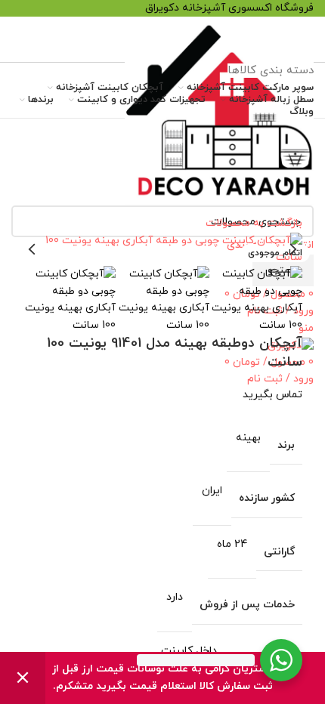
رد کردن (22, 678)
